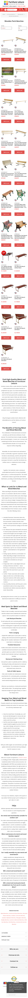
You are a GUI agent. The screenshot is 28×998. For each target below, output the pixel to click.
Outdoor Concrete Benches (18, 915)
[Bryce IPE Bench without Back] (21, 256)
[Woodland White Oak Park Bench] (7, 225)
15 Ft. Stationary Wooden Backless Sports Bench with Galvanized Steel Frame (21, 113)
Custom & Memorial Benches (17, 920)
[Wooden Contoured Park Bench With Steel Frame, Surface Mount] (7, 164)
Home (4, 14)
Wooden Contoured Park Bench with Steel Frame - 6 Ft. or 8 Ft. (7, 175)
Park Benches (12, 922)
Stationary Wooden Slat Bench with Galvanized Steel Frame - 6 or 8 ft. (7, 144)
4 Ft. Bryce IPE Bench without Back (20, 267)
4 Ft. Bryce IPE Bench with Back (6, 329)
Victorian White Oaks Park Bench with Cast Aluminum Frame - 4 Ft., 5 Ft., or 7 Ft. (21, 206)
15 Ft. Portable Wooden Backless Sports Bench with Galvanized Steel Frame (20, 144)
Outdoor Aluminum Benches (9, 917)
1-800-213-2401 (21, 6)
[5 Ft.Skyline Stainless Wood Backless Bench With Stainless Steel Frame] (7, 256)
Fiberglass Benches (21, 917)
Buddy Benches (5, 920)
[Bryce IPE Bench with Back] (7, 318)
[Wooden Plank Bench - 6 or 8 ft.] (7, 102)
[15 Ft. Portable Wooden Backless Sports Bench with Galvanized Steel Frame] (21, 133)
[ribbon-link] (2, 46)
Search (5, 10)
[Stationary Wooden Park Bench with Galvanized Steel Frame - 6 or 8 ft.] (21, 71)
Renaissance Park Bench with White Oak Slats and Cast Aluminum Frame (21, 237)
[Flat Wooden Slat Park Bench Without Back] (7, 71)
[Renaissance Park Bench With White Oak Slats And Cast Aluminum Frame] (21, 225)
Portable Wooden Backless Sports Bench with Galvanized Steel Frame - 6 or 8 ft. (20, 52)
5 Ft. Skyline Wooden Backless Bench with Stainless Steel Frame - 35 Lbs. (7, 268)
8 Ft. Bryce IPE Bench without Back (20, 298)
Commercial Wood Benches (15, 913)
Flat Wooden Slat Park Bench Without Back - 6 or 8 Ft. (7, 82)
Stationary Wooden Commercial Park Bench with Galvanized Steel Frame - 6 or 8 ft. (21, 83)
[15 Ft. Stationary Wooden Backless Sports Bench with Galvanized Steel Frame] (21, 102)
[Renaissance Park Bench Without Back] (7, 195)
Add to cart (6, 59)
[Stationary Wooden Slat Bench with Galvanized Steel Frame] (7, 133)
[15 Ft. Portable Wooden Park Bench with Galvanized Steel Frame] (21, 164)
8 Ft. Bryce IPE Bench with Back (6, 359)
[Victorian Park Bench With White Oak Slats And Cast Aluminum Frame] (21, 195)
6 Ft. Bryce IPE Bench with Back (20, 329)
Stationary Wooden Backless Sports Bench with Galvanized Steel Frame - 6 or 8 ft (7, 52)
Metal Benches (4, 913)
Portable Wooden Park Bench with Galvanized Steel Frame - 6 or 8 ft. (7, 113)
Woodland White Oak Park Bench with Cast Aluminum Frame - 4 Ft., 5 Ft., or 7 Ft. (7, 237)
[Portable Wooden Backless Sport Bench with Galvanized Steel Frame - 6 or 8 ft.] (21, 40)
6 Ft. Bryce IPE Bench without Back (6, 298)
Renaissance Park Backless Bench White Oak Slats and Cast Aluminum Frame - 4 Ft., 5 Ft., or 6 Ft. (7, 207)
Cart (23, 8)
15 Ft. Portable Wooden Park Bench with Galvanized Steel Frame (21, 175)
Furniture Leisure (22, 757)
